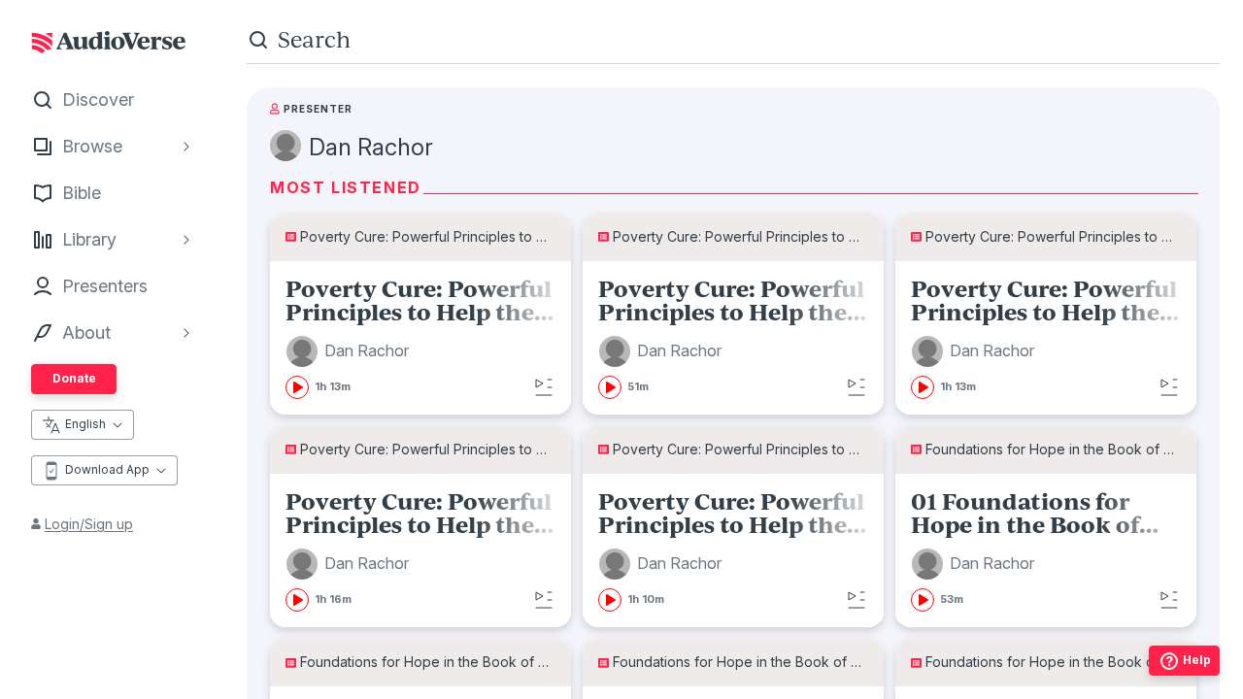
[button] (350, 351)
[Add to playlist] (543, 387)
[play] (297, 387)
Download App (107, 469)
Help (1197, 659)
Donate (74, 378)
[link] (420, 338)
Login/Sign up (89, 523)
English (85, 423)
